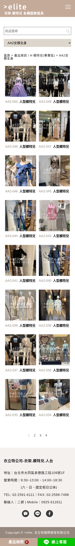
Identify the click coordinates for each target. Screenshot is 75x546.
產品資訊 (20, 55)
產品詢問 (18, 542)
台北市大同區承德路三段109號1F (39, 473)
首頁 (7, 55)
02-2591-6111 (23, 495)
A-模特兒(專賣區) (42, 55)
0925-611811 (51, 502)
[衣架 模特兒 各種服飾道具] (18, 7)
